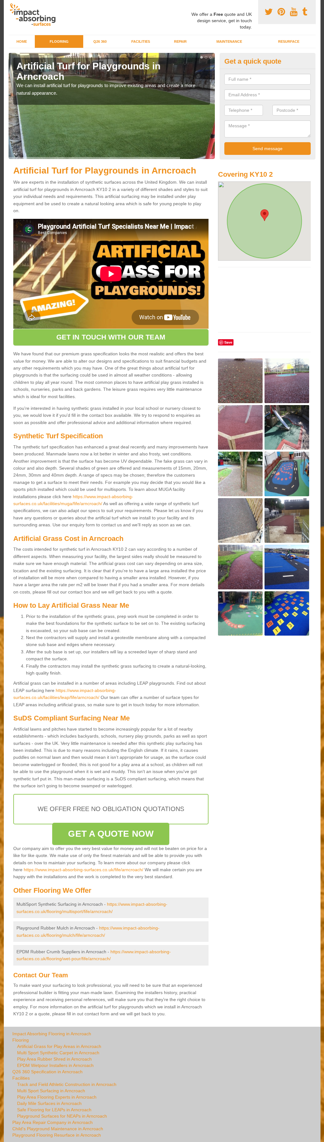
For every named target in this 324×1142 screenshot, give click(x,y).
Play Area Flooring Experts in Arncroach (57, 1097)
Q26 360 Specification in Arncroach (47, 1071)
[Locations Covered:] (11, 5)
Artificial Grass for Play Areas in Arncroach (59, 1046)
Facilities (140, 41)
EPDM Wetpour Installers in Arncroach (55, 1065)
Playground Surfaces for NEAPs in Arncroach (62, 1116)
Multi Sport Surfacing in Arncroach (51, 1090)
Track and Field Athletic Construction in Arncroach (66, 1084)
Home (21, 41)
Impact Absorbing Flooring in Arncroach (51, 1033)
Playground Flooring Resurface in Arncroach (56, 1135)
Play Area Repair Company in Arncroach (52, 1122)
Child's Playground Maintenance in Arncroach (57, 1128)
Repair (180, 41)
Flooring (59, 41)
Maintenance (229, 41)
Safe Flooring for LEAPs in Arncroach (54, 1109)
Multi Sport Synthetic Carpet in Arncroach (58, 1052)
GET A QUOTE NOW (110, 834)
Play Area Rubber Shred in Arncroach (54, 1059)
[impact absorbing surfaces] (35, 15)
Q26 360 (100, 41)
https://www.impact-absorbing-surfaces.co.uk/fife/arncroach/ (83, 869)
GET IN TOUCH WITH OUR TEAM (110, 337)
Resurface (288, 41)
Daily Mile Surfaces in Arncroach (49, 1103)
